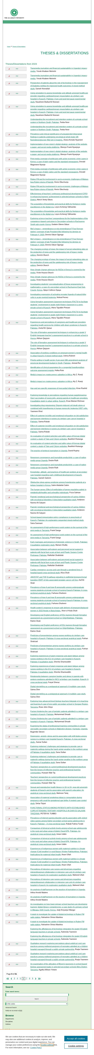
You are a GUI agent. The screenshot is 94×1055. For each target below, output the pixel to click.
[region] (47, 1042)
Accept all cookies (76, 1038)
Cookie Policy (36, 1048)
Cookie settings (47, 1045)
